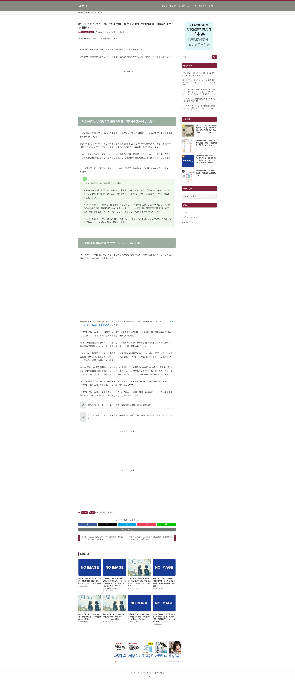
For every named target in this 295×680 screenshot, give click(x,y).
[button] (87, 524)
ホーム (186, 212)
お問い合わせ (189, 222)
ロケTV (83, 5)
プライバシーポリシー (192, 217)
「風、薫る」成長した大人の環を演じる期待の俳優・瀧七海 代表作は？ (198, 74)
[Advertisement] (127, 89)
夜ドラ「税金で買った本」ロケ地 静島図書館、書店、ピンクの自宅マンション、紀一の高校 (198, 82)
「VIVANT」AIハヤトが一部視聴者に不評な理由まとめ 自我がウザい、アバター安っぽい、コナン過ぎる (198, 108)
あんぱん (84, 32)
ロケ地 (91, 32)
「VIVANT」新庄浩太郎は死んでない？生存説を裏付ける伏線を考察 (198, 100)
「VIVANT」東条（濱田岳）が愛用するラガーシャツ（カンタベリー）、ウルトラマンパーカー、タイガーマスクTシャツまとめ (198, 92)
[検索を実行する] (214, 57)
